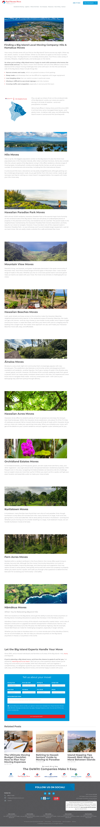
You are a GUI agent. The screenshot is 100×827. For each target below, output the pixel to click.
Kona (66, 653)
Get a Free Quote (89, 3)
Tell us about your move (14, 696)
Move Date (11, 689)
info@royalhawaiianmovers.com (16, 798)
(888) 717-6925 (10, 795)
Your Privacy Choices (56, 821)
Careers (9, 800)
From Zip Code (27, 682)
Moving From (11, 682)
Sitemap (74, 821)
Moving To (40, 682)
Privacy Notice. (48, 821)
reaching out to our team (21, 661)
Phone (54, 689)
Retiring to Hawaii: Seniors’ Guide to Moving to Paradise (48, 757)
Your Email (40, 689)
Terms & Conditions (66, 821)
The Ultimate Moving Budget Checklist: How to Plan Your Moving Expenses (17, 758)
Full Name (25, 689)
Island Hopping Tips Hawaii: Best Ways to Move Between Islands (81, 757)
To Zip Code (55, 682)
